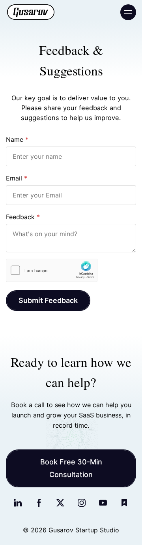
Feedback (20, 217)
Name (14, 139)
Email (14, 178)
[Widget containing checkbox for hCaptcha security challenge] (52, 270)
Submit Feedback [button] (48, 300)
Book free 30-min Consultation (71, 468)
